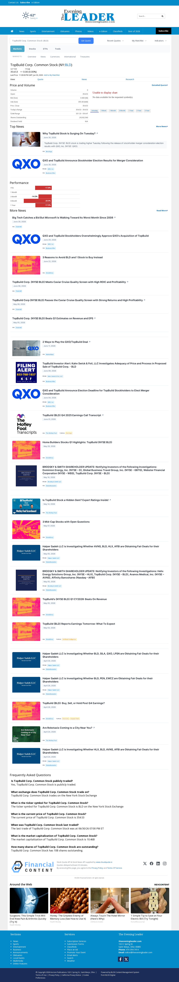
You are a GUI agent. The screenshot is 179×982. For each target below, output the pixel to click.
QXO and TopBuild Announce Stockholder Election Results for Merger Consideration (93, 160)
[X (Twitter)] (145, 867)
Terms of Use (41, 975)
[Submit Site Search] (162, 16)
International (70, 56)
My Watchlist (137, 40)
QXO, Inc (50, 169)
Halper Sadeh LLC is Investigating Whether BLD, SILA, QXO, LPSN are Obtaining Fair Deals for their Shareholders (101, 655)
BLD (68, 64)
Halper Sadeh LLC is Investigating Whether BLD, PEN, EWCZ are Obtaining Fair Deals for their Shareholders (98, 680)
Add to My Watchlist (51, 75)
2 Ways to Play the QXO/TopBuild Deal (67, 341)
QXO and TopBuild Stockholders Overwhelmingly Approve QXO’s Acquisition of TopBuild (96, 235)
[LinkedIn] (158, 867)
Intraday (95, 110)
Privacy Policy (97, 868)
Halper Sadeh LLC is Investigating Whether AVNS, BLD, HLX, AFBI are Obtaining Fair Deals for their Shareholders (101, 548)
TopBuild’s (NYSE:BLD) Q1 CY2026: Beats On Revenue (75, 599)
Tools (58, 48)
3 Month (122, 110)
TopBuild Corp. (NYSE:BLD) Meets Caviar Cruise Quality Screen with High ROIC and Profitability (70, 281)
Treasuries (85, 56)
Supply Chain (75, 718)
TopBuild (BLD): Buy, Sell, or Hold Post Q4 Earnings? (74, 703)
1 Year (131, 110)
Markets (17, 48)
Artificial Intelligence (69, 639)
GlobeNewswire (51, 486)
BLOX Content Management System (125, 972)
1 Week (103, 110)
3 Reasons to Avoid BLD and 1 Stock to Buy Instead (73, 257)
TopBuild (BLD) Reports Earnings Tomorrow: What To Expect (79, 623)
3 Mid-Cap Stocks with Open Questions (66, 521)
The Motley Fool (51, 433)
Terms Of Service (114, 868)
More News (161, 126)
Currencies (55, 56)
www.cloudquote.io (104, 862)
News (43, 56)
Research (130, 79)
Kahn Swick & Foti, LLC (55, 376)
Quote (40, 79)
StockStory (49, 273)
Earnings (69, 433)
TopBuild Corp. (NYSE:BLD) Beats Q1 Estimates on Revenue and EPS (54, 318)
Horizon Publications (58, 972)
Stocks (32, 48)
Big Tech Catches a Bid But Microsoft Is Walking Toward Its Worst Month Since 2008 (64, 217)
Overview (32, 56)
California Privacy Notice (71, 975)
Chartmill (18, 226)
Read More (162, 210)
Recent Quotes (114, 40)
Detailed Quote (159, 85)
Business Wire (50, 173)
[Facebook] (151, 867)
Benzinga (49, 151)
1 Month (113, 110)
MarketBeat (50, 354)
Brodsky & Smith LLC (54, 481)
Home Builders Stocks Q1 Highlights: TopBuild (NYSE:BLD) (77, 442)
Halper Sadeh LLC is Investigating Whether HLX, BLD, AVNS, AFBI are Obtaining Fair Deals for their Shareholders (101, 751)
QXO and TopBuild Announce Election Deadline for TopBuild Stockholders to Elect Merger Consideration (96, 392)
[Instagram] (165, 867)
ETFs (45, 48)
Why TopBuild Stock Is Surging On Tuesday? (70, 133)
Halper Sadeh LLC (53, 558)
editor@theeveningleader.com (138, 952)
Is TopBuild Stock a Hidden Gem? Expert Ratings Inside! (77, 500)
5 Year (147, 110)
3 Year (139, 110)
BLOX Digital (110, 975)
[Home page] (87, 16)
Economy (66, 718)
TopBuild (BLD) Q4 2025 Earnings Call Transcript (73, 415)
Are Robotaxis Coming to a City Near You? (69, 727)
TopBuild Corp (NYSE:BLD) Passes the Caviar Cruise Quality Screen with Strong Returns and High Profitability (78, 300)
